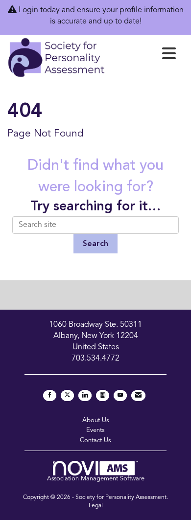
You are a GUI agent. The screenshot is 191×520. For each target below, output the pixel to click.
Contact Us (95, 440)
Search (95, 244)
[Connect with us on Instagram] (102, 395)
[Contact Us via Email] (138, 395)
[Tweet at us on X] (67, 395)
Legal (96, 506)
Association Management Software (95, 478)
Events (95, 430)
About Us (95, 420)
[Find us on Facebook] (49, 395)
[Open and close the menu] (143, 56)
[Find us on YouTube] (120, 395)
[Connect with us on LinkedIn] (85, 395)
